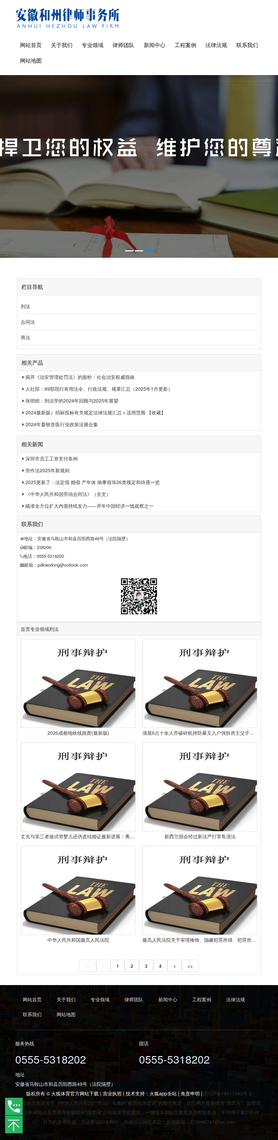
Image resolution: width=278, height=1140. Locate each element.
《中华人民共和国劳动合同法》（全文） (68, 494)
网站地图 (31, 60)
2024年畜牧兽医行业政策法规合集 (61, 424)
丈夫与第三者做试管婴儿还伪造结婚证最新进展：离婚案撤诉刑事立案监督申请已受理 (111, 836)
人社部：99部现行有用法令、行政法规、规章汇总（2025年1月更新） (99, 388)
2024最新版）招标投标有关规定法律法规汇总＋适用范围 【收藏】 (95, 412)
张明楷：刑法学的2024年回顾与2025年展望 (71, 400)
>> (190, 965)
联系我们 (247, 45)
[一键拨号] (14, 1107)
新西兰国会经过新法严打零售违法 (200, 836)
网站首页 (31, 45)
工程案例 (185, 45)
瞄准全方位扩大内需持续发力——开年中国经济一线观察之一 (89, 505)
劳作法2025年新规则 (47, 470)
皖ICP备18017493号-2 (228, 1093)
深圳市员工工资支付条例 (51, 458)
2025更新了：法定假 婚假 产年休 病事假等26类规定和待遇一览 (92, 482)
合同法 (28, 321)
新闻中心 (154, 45)
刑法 (25, 306)
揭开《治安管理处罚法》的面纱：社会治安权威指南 (80, 376)
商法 (25, 337)
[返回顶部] (14, 1124)
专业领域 (92, 45)
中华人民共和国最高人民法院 (78, 939)
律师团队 (123, 45)
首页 (25, 628)
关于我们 (62, 45)
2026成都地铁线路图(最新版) (78, 732)
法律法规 (216, 45)
